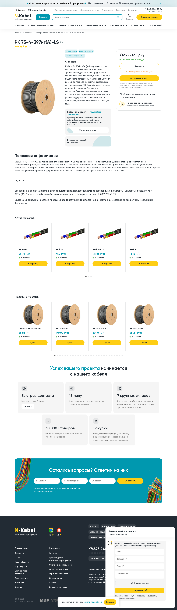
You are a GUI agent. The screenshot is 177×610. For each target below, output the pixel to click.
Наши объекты (22, 562)
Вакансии (19, 582)
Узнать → (27, 406)
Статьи (52, 582)
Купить (33, 342)
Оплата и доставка (59, 569)
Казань (21, 10)
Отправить (130, 480)
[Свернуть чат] (166, 532)
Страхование (55, 578)
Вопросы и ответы (58, 587)
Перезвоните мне (99, 558)
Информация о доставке (140, 104)
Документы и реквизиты (66, 10)
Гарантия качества (58, 574)
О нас (17, 557)
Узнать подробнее (93, 602)
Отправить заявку (139, 78)
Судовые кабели (157, 25)
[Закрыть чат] (170, 532)
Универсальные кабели (70, 25)
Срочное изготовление (60, 565)
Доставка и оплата (89, 10)
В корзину (139, 66)
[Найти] (118, 17)
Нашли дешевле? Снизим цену (140, 72)
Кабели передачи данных (41, 25)
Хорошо (110, 602)
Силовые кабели (118, 25)
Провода (19, 25)
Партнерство (21, 566)
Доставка (21, 180)
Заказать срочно (149, 17)
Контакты (132, 10)
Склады (18, 587)
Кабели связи (137, 25)
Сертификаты (21, 578)
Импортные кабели (96, 25)
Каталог (43, 17)
